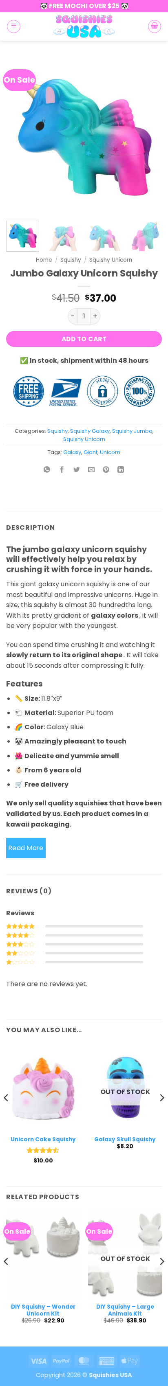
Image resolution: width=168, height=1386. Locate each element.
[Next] (148, 134)
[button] (13, 26)
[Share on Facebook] (62, 470)
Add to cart (84, 339)
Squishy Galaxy (90, 431)
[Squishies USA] (84, 26)
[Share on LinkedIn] (121, 470)
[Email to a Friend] (91, 470)
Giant (90, 452)
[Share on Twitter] (76, 470)
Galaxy (72, 452)
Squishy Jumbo (132, 431)
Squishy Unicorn (110, 260)
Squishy (70, 260)
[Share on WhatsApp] (47, 470)
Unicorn (110, 452)
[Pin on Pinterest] (106, 470)
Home (44, 260)
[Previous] (19, 134)
